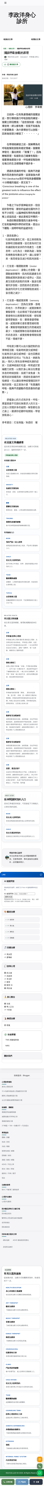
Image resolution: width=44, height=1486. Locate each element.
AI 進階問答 (9, 894)
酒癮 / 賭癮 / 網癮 (8, 1160)
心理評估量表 (6, 1201)
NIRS (7, 1045)
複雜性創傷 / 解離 (8, 1151)
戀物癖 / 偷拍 (6, 1155)
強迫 (3, 1178)
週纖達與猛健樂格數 (9, 1112)
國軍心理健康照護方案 (10, 1096)
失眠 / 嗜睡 (6, 1146)
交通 (37, 1482)
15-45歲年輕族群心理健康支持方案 (14, 1091)
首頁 (4, 48)
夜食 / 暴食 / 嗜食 (8, 1169)
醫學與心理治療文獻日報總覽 (12, 1218)
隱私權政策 (6, 1227)
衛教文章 (12, 48)
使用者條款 (6, 1222)
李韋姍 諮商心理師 (12, 455)
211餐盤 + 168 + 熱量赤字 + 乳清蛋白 (15, 1126)
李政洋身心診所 (22, 17)
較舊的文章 (35, 39)
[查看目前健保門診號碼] (39, 1459)
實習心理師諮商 (7, 1087)
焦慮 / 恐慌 (6, 1142)
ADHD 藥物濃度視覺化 (21, 1240)
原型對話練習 (8, 1247)
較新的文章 (8, 39)
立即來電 (9, 1482)
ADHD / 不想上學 (8, 1164)
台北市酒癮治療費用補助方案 (12, 1100)
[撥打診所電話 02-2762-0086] (39, 1466)
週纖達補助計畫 (7, 1121)
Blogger (26, 1075)
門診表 (23, 1482)
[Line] (41, 874)
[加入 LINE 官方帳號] (39, 1473)
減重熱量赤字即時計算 (10, 1116)
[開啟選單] (5, 3)
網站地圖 (6, 1240)
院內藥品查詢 (6, 1213)
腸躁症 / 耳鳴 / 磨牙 (9, 1173)
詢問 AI (7, 897)
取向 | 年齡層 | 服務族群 (10, 1189)
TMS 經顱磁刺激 (12, 1040)
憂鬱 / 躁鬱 (6, 1137)
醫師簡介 (20, 862)
